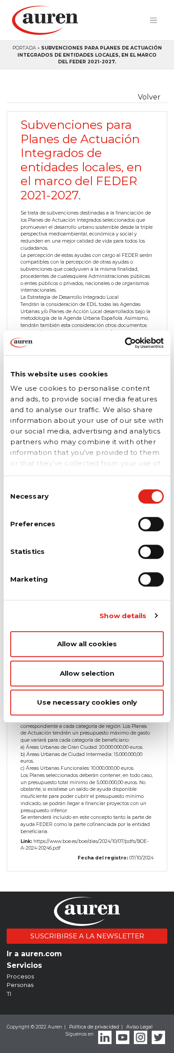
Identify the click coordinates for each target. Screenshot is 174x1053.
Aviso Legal (139, 1027)
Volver (149, 97)
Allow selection (87, 673)
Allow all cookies (87, 644)
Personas (20, 984)
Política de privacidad (94, 1027)
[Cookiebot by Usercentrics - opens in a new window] (125, 343)
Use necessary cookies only (87, 702)
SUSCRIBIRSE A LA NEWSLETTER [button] (87, 936)
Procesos (20, 976)
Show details (122, 615)
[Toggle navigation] (153, 20)
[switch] (151, 524)
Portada (24, 48)
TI (9, 993)
